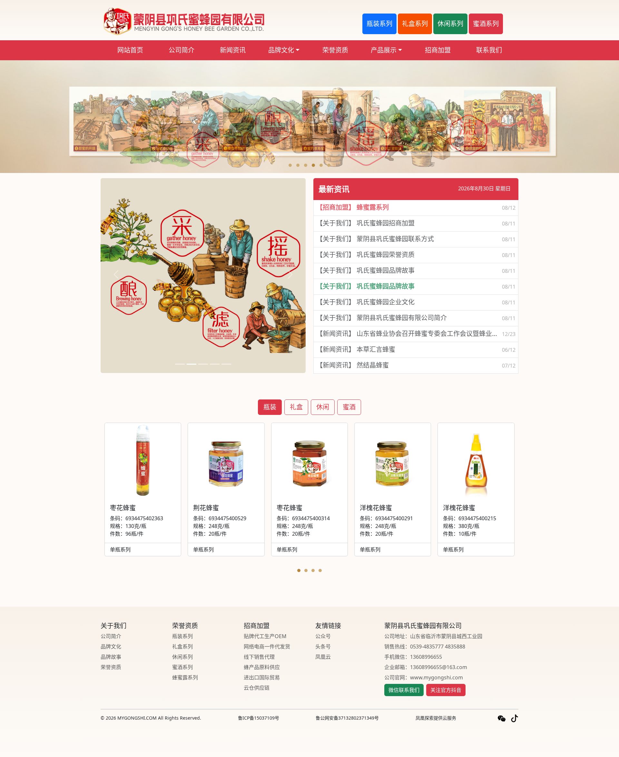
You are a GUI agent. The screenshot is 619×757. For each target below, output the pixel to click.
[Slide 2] (191, 364)
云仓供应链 (257, 687)
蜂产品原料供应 (262, 667)
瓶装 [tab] (269, 407)
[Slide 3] (203, 364)
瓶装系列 (182, 636)
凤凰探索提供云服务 (436, 718)
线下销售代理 (259, 656)
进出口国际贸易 (262, 677)
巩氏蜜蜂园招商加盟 (365, 223)
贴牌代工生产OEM (265, 636)
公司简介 (181, 50)
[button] (290, 165)
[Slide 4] (215, 364)
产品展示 (384, 50)
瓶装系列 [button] (379, 23)
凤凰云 (323, 656)
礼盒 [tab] (296, 407)
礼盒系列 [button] (415, 23)
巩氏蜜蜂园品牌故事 (365, 270)
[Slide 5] (226, 364)
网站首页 (130, 50)
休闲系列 (182, 656)
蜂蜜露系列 (352, 207)
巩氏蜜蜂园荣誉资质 (365, 254)
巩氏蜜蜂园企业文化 (365, 302)
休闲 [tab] (322, 407)
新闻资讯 (233, 50)
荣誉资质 (335, 50)
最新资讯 (334, 189)
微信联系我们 (403, 690)
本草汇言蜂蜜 (355, 349)
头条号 (323, 646)
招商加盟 (438, 50)
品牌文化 (281, 50)
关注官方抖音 (445, 690)
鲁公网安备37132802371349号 (347, 718)
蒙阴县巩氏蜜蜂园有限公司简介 (381, 317)
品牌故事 (111, 656)
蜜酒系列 (182, 667)
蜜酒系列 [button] (486, 23)
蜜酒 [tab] (349, 407)
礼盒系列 (182, 646)
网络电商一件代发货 (267, 646)
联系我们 (489, 50)
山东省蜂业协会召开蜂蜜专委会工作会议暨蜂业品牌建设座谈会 (409, 333)
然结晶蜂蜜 (352, 365)
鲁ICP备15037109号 (258, 718)
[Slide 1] (180, 364)
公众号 (323, 636)
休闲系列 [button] (450, 23)
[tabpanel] (309, 499)
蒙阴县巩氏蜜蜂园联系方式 (375, 239)
